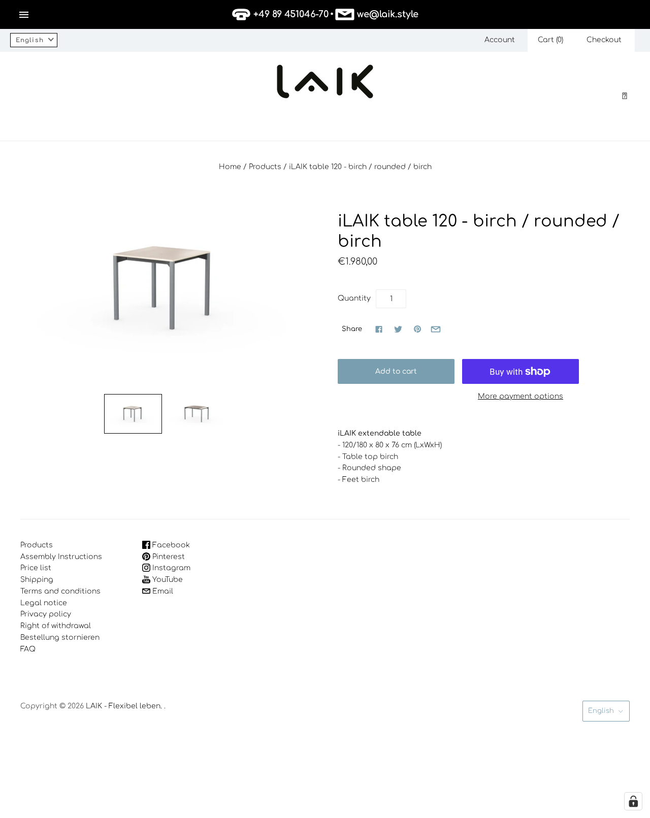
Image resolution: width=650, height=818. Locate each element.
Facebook (170, 545)
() (550, 40)
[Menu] (24, 14)
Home (230, 167)
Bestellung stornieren (60, 637)
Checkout (604, 40)
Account (499, 40)
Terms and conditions (60, 591)
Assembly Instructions (61, 557)
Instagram (170, 568)
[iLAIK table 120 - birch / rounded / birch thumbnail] (133, 414)
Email (161, 591)
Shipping (36, 579)
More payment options (520, 396)
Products (265, 167)
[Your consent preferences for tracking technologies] (633, 801)
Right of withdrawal (55, 626)
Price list (35, 568)
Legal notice (43, 603)
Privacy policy (45, 614)
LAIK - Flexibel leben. (124, 706)
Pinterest (167, 557)
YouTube (166, 579)
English (601, 710)
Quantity (354, 298)
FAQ (28, 649)
